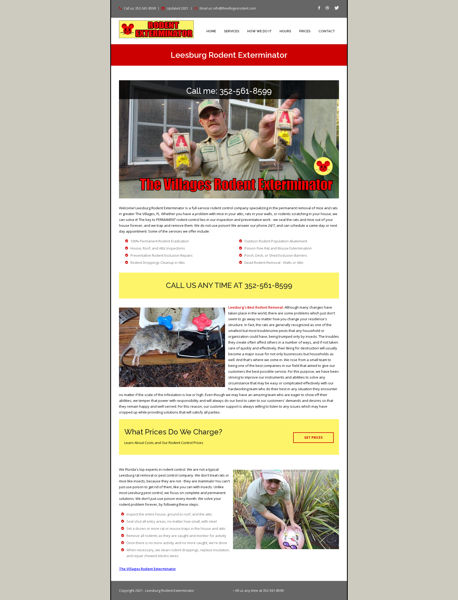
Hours (285, 31)
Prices (305, 31)
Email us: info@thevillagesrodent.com (228, 8)
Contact (327, 31)
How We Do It (259, 31)
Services (231, 31)
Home (211, 31)
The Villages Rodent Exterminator (147, 568)
